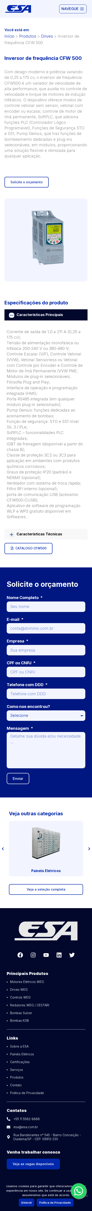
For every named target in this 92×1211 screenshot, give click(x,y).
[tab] (46, 314)
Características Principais (40, 314)
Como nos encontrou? (28, 706)
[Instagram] (33, 954)
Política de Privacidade (55, 1202)
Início (9, 36)
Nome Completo (23, 597)
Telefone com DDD (25, 684)
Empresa (16, 641)
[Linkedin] (59, 954)
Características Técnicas (39, 534)
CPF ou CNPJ (19, 663)
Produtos (27, 36)
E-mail (13, 619)
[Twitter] (71, 954)
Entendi (26, 1202)
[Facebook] (20, 954)
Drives (47, 36)
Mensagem (18, 728)
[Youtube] (46, 954)
